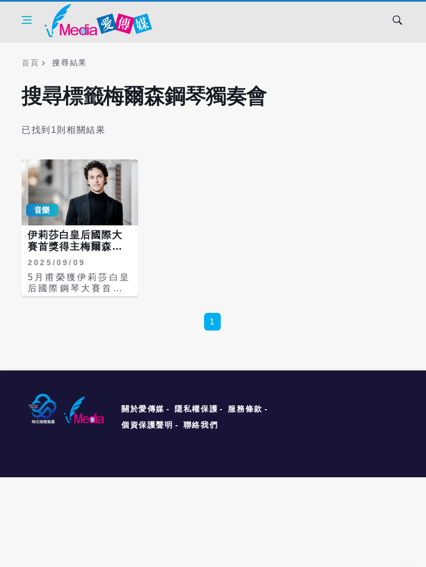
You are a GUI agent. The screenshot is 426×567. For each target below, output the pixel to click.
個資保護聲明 (147, 424)
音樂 (42, 209)
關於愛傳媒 (143, 408)
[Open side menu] (27, 19)
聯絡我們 (201, 424)
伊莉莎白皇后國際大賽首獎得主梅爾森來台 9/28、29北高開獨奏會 (76, 252)
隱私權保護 (196, 408)
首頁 (30, 62)
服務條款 (245, 408)
